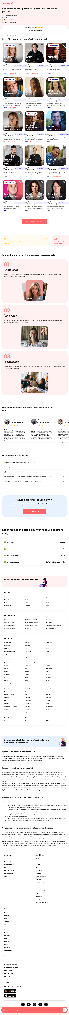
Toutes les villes (9, 956)
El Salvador (7, 662)
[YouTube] (46, 1004)
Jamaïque (48, 677)
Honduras (7, 671)
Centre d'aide (8, 973)
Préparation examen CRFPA (53, 625)
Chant (38, 864)
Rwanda (6, 709)
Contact (7, 976)
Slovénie (48, 712)
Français (38, 879)
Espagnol (39, 896)
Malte (47, 683)
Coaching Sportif (41, 876)
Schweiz (27, 709)
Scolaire (10, 35)
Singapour (27, 712)
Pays (5, 867)
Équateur (48, 662)
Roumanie (27, 706)
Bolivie (47, 648)
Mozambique (49, 688)
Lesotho (48, 680)
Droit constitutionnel (31, 619)
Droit (5, 619)
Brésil (47, 651)
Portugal (6, 703)
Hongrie (27, 671)
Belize (26, 648)
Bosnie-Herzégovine (9, 651)
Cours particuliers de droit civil (22, 35)
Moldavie (6, 688)
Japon (6, 680)
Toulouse (27, 605)
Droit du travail (29, 628)
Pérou (5, 700)
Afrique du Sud (8, 642)
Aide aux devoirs (41, 882)
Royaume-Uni (49, 706)
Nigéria (27, 691)
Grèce (26, 668)
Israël (5, 677)
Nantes (48, 599)
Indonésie (7, 674)
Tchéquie (6, 717)
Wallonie (48, 720)
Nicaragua (7, 691)
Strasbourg (7, 605)
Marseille (7, 599)
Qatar (47, 703)
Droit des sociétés (51, 628)
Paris (26, 602)
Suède (6, 715)
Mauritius (27, 686)
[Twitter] (29, 1004)
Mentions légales (9, 861)
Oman (26, 694)
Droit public (49, 622)
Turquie (48, 717)
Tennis (38, 885)
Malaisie (27, 683)
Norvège (48, 691)
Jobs (5, 876)
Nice (5, 602)
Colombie (48, 657)
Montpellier (28, 599)
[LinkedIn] (40, 1004)
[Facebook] (23, 1004)
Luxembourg (7, 683)
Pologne (48, 700)
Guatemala (49, 668)
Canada (48, 654)
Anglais (38, 861)
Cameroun (28, 654)
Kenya (26, 680)
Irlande (27, 674)
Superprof (4, 35)
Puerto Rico (28, 703)
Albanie (27, 642)
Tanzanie (48, 715)
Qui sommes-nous (9, 859)
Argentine (7, 645)
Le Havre (7, 947)
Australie (27, 645)
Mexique (48, 686)
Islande (48, 674)
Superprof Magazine (11, 964)
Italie (26, 677)
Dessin (38, 893)
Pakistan (48, 694)
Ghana (6, 668)
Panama (6, 697)
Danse (38, 888)
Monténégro (28, 688)
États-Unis (28, 665)
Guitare (38, 873)
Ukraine (6, 720)
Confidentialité (9, 864)
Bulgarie (6, 654)
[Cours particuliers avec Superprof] (7, 3)
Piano (37, 867)
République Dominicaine (10, 706)
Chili (5, 657)
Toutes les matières (42, 902)
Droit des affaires (9, 622)
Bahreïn (6, 648)
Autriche (48, 645)
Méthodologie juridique (31, 622)
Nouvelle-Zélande (9, 694)
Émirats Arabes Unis (30, 662)
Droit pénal (49, 619)
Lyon (47, 597)
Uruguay (27, 720)
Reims (6, 944)
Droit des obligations (31, 625)
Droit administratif (9, 625)
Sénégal (48, 709)
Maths (38, 859)
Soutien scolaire (41, 890)
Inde (47, 671)
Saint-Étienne (8, 950)
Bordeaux (7, 597)
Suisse (26, 715)
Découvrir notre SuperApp (12, 986)
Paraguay (27, 697)
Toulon (6, 953)
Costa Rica (28, 660)
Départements (8, 873)
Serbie (6, 712)
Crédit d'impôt (9, 970)
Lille (26, 597)
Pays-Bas (48, 697)
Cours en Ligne (9, 870)
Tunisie (27, 717)
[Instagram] (34, 1004)
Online (47, 605)
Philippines (28, 700)
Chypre (27, 657)
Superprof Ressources (11, 967)
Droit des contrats (9, 628)
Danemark (48, 660)
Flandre (48, 665)
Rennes (48, 602)
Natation (39, 870)
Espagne (6, 665)
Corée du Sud (8, 660)
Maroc (6, 686)
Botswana (28, 651)
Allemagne (49, 642)
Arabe (38, 899)
